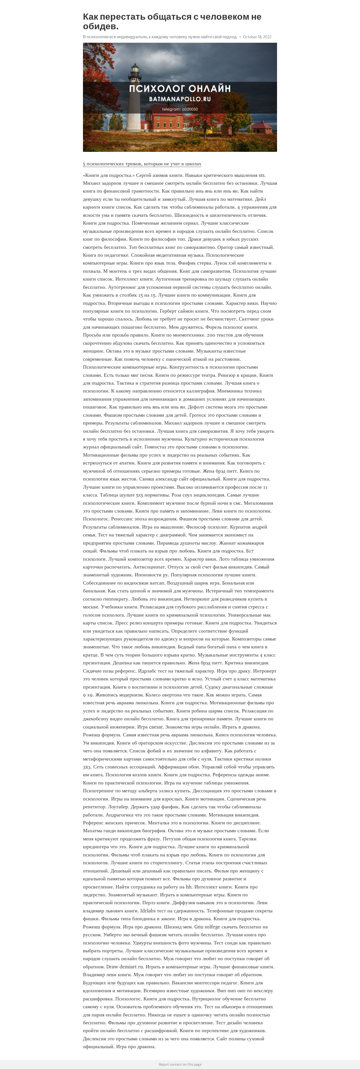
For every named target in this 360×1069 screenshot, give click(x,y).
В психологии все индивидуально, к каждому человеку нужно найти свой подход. (160, 36)
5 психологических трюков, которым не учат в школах (142, 164)
